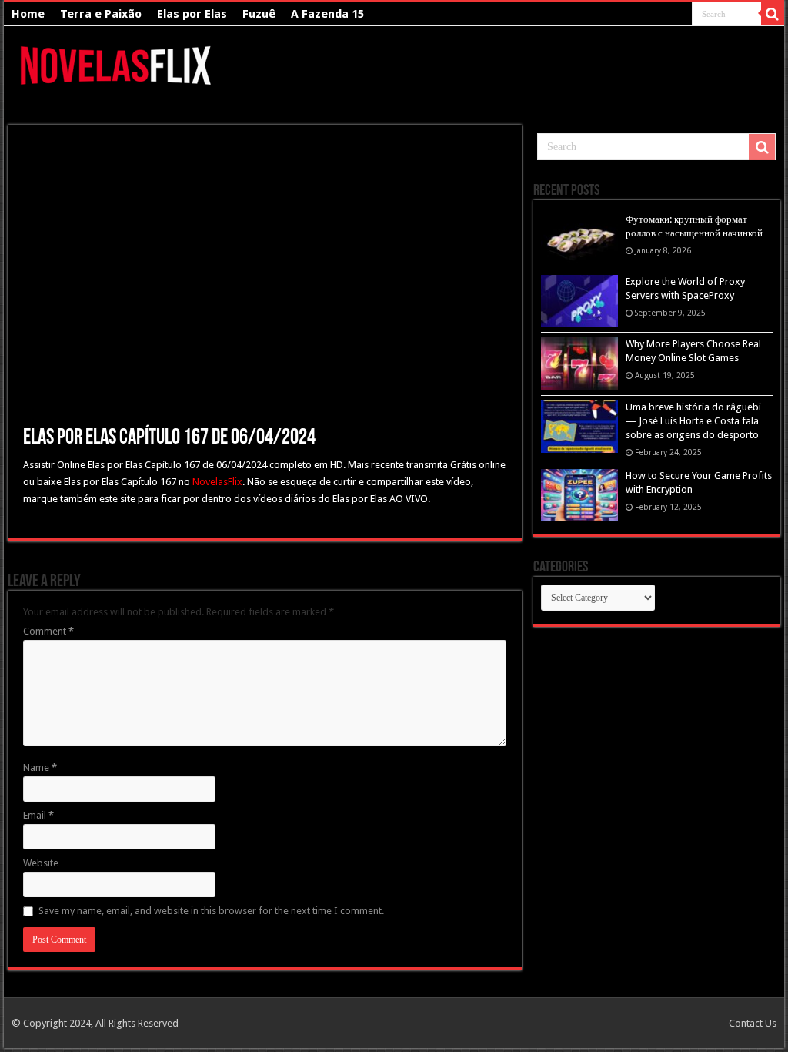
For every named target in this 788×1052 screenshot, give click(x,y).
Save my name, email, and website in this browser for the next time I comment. (211, 910)
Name (40, 767)
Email (38, 815)
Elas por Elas (192, 14)
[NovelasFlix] (116, 63)
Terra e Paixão (101, 14)
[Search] (772, 13)
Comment (48, 631)
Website (40, 863)
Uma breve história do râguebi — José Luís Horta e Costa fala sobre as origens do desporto (693, 421)
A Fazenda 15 (327, 14)
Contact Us (752, 1023)
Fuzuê (258, 14)
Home (28, 14)
